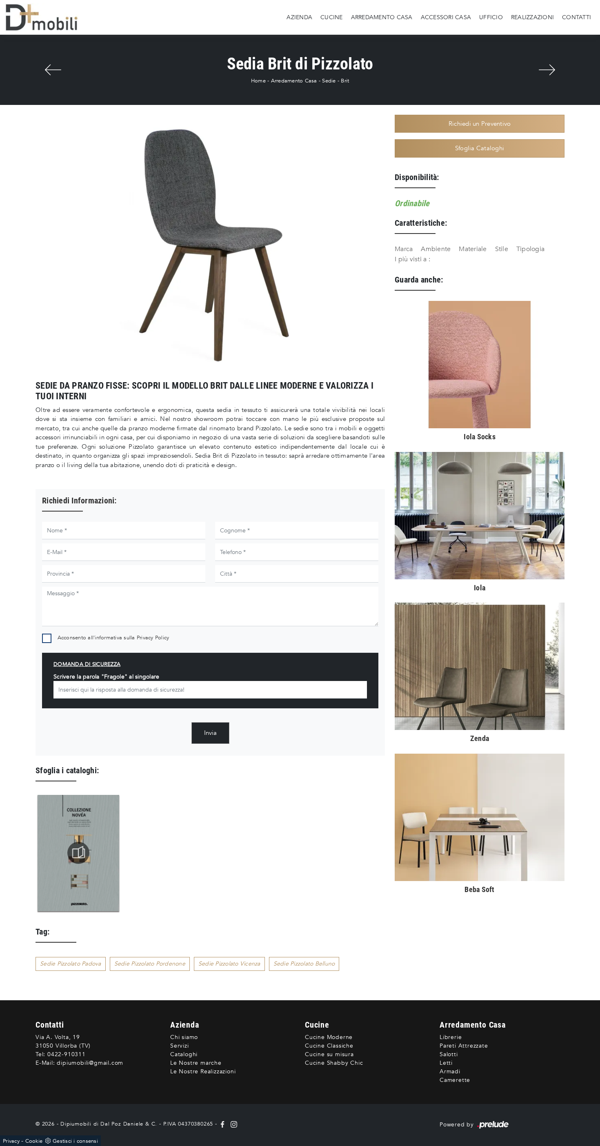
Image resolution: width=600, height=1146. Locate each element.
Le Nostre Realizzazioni (203, 1071)
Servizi (179, 1046)
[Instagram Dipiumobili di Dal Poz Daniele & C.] (232, 1124)
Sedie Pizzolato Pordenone (149, 964)
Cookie (34, 1141)
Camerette (455, 1080)
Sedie (329, 81)
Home (258, 81)
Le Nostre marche (196, 1063)
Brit (345, 81)
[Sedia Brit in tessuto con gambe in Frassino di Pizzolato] (210, 244)
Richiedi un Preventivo (480, 124)
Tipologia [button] (530, 249)
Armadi (450, 1071)
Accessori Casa (446, 17)
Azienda (299, 17)
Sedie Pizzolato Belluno (304, 964)
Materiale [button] (473, 249)
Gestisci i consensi (75, 1141)
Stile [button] (501, 249)
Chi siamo (184, 1037)
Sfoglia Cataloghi (479, 148)
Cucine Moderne (329, 1037)
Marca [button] (404, 249)
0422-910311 (66, 1054)
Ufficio (491, 17)
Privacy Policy (153, 637)
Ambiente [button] (436, 249)
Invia (210, 733)
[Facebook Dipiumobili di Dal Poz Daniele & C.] (223, 1124)
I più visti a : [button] (412, 259)
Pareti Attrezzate (464, 1046)
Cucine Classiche (329, 1046)
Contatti (576, 17)
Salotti (449, 1054)
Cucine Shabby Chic (334, 1063)
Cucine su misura (329, 1054)
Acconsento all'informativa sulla (113, 637)
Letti (446, 1063)
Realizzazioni (532, 17)
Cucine (331, 17)
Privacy (11, 1141)
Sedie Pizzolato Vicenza (229, 964)
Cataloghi (184, 1054)
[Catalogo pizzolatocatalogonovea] (78, 853)
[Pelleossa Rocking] (53, 70)
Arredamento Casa (382, 17)
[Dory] (546, 70)
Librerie (451, 1037)
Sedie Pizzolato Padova (70, 964)
